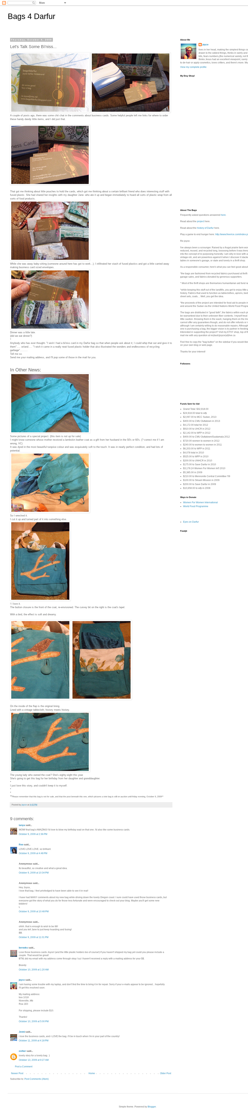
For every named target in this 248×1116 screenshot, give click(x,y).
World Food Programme (195, 506)
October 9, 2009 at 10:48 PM (34, 911)
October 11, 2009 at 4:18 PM (33, 1040)
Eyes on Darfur (191, 521)
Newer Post (17, 1073)
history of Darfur (205, 228)
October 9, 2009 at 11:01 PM (33, 937)
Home (92, 1073)
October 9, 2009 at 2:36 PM (33, 834)
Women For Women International (200, 502)
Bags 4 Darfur (31, 16)
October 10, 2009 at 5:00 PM (34, 1021)
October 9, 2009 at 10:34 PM (34, 872)
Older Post (165, 1073)
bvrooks (23, 947)
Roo (21, 844)
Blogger (152, 1106)
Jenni (22, 1032)
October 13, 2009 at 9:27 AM (34, 1060)
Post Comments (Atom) (36, 1079)
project (200, 221)
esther (22, 1051)
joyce (22, 980)
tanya (22, 825)
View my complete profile (193, 67)
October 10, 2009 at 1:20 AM (34, 969)
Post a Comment (23, 1066)
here (223, 215)
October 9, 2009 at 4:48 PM (33, 853)
